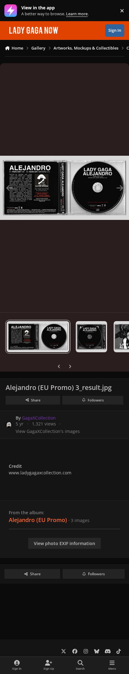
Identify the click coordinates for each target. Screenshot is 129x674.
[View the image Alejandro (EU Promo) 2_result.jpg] (91, 336)
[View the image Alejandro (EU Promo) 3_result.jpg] (38, 336)
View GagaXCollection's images (48, 431)
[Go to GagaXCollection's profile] (9, 424)
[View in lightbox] (64, 187)
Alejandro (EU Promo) (38, 520)
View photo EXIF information (64, 543)
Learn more (12, 11)
